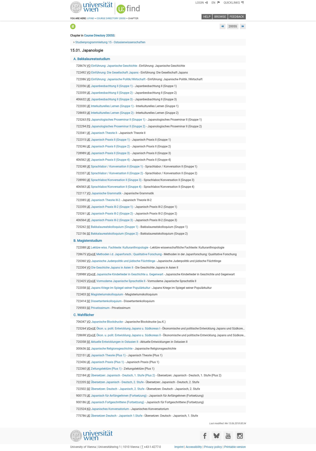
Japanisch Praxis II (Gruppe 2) (110, 146)
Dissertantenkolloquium (106, 301)
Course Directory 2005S (111, 18)
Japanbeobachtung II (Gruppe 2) (112, 93)
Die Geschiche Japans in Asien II (112, 267)
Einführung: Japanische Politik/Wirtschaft (118, 79)
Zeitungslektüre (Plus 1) (106, 368)
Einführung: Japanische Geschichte (114, 66)
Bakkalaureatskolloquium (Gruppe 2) (114, 233)
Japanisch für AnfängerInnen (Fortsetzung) (119, 395)
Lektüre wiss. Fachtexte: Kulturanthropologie (119, 247)
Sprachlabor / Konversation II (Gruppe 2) (117, 173)
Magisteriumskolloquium (107, 294)
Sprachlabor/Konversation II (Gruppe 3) (116, 180)
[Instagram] (239, 436)
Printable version (235, 447)
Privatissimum (100, 308)
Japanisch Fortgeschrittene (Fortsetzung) (117, 402)
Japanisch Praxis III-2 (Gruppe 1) (112, 207)
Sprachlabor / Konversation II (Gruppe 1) (117, 166)
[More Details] (73, 26)
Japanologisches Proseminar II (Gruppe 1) (118, 119)
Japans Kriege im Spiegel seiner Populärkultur (120, 288)
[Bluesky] (216, 436)
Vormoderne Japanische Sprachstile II (120, 281)
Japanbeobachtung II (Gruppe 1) (112, 86)
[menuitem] (216, 2)
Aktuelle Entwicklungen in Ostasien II (114, 342)
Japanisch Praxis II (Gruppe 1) (110, 139)
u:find (90, 18)
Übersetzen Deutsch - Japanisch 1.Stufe (116, 415)
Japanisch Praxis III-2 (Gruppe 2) (112, 213)
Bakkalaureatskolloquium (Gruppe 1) (114, 227)
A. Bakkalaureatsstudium (92, 59)
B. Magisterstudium (88, 240)
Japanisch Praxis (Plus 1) (107, 362)
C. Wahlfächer (84, 315)
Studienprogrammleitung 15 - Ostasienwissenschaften (110, 42)
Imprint (179, 447)
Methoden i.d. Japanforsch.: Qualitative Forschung (129, 254)
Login (199, 2)
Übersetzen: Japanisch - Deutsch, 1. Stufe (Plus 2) (123, 375)
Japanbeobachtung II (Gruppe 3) (112, 99)
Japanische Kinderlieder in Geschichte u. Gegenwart (129, 274)
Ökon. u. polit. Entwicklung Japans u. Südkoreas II (128, 335)
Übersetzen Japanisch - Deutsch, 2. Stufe (117, 382)
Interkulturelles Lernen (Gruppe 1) (112, 106)
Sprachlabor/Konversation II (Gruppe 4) (116, 186)
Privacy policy (213, 447)
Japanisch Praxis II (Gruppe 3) (110, 153)
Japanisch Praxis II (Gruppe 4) (110, 159)
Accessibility (194, 447)
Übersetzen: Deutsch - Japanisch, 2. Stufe (117, 389)
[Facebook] (205, 436)
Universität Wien (82, 3)
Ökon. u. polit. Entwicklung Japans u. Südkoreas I (128, 328)
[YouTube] (228, 436)
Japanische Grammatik (106, 193)
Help (206, 16)
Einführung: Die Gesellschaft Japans (114, 72)
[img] (128, 10)
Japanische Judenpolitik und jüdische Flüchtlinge (123, 261)
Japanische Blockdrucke (107, 321)
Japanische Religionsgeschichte (111, 348)
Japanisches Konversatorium (110, 409)
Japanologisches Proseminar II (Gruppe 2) (118, 126)
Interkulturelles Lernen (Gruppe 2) (112, 113)
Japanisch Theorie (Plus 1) (108, 355)
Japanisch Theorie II (104, 133)
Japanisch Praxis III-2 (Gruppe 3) (112, 220)
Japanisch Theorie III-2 (105, 200)
